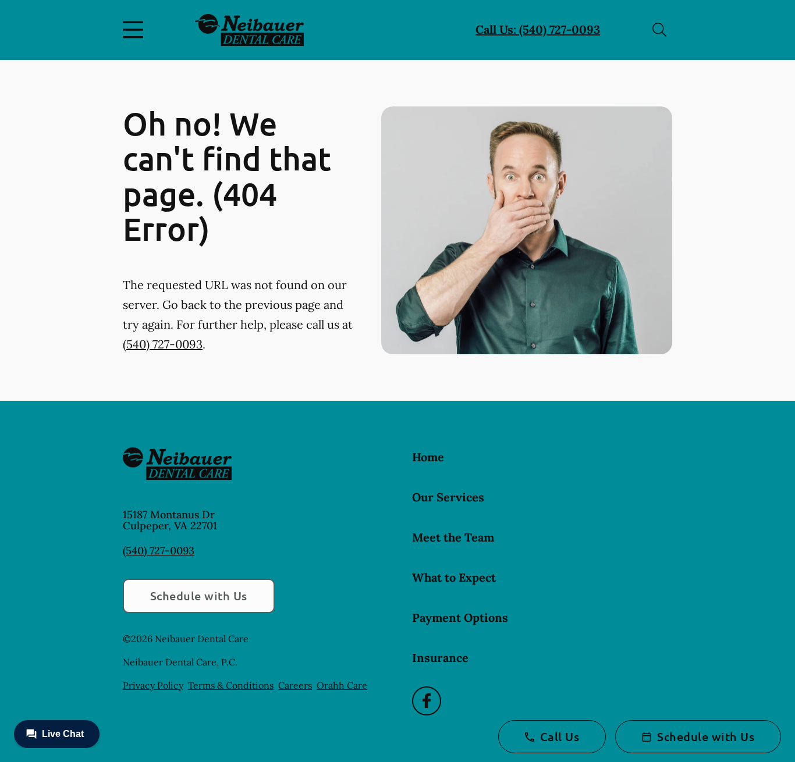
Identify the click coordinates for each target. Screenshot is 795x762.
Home (428, 457)
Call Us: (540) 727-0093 (537, 29)
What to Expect (454, 577)
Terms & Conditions (231, 685)
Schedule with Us (198, 595)
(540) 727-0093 (163, 344)
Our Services (448, 497)
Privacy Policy (153, 685)
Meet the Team (453, 537)
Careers (295, 685)
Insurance (440, 657)
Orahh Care (342, 685)
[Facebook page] (426, 700)
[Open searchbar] (659, 29)
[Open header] (135, 29)
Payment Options (460, 617)
